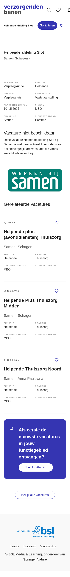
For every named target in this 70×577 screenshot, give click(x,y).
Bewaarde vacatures (59, 10)
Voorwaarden (48, 546)
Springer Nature (35, 559)
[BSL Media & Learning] (35, 532)
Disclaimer (30, 546)
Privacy (14, 546)
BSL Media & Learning (25, 554)
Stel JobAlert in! (35, 467)
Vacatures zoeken (49, 10)
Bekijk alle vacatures (35, 495)
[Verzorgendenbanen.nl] (23, 10)
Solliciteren (47, 25)
